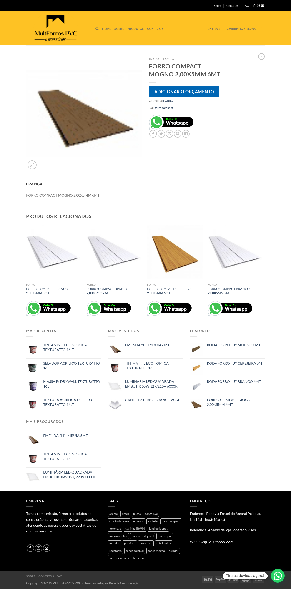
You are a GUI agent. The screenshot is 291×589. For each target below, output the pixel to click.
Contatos (232, 6)
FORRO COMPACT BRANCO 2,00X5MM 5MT (47, 291)
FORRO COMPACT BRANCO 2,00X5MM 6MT (107, 291)
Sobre (217, 6)
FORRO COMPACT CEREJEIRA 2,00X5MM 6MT (169, 291)
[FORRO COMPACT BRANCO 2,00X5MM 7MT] (236, 253)
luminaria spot (158, 528)
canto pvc (151, 514)
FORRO (168, 58)
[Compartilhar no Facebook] (153, 134)
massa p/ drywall (143, 536)
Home (106, 28)
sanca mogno (156, 551)
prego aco (146, 543)
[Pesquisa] (97, 28)
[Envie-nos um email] (262, 5)
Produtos (135, 28)
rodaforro (115, 551)
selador (173, 551)
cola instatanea (119, 521)
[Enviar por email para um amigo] (169, 134)
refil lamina (163, 543)
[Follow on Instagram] (258, 5)
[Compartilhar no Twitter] (161, 134)
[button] (278, 576)
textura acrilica (119, 558)
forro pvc (115, 528)
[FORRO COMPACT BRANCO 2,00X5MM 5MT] (54, 253)
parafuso (129, 543)
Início (154, 58)
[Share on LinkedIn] (186, 134)
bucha (137, 514)
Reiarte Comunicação (124, 583)
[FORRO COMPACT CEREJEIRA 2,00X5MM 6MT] (175, 253)
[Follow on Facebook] (254, 5)
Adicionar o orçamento (184, 91)
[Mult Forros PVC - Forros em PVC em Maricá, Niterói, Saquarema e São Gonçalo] (57, 28)
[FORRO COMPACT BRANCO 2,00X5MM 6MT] (115, 253)
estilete (153, 521)
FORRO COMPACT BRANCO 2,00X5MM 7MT (229, 291)
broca (125, 514)
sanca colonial (135, 551)
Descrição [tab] (34, 184)
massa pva (165, 536)
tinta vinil (139, 558)
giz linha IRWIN (135, 528)
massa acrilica (118, 536)
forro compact (164, 108)
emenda (138, 521)
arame (113, 514)
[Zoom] (32, 164)
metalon (114, 543)
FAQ (246, 6)
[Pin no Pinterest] (177, 134)
